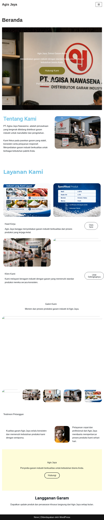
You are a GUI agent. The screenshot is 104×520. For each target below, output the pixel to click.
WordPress (64, 517)
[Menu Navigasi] (99, 4)
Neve (36, 517)
